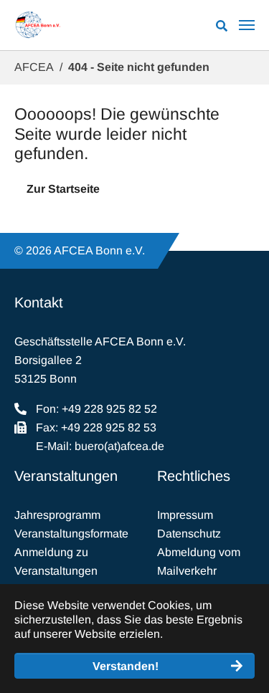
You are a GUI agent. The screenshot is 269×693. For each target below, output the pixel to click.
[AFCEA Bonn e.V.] (37, 25)
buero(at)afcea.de (119, 446)
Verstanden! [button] (126, 666)
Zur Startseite (63, 189)
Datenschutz (189, 533)
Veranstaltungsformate (71, 533)
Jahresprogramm (57, 515)
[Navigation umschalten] (247, 25)
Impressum (185, 515)
